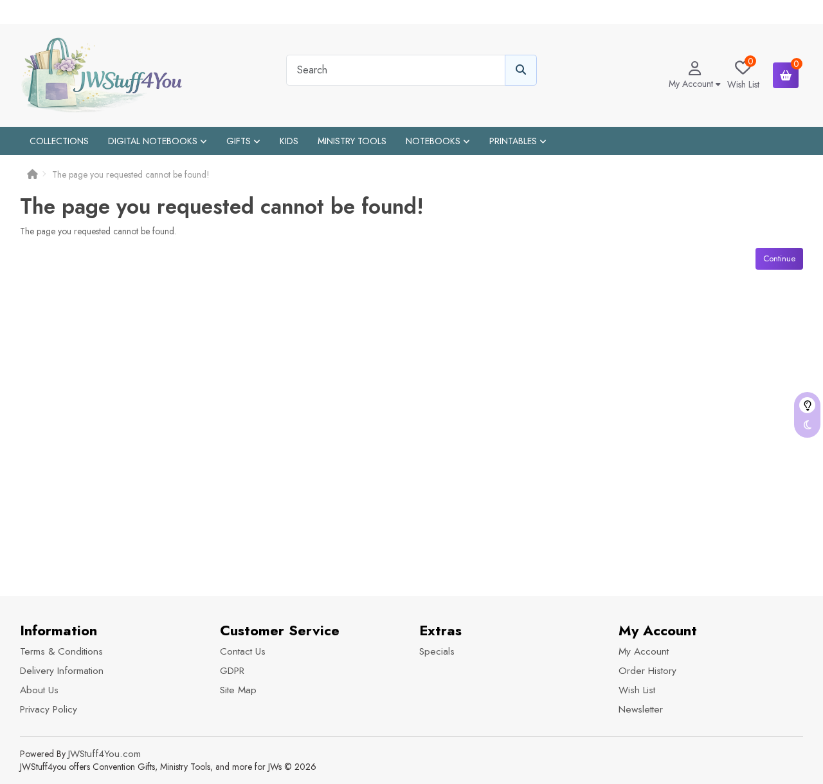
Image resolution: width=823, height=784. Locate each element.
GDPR (232, 671)
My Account (644, 651)
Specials (437, 651)
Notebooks (434, 141)
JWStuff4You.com (104, 754)
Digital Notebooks (154, 141)
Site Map (238, 690)
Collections (59, 141)
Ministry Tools (352, 141)
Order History (647, 671)
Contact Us (243, 651)
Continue (779, 258)
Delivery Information (62, 671)
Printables (514, 141)
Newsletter (641, 709)
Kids (289, 141)
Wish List (637, 690)
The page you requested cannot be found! (131, 174)
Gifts (239, 141)
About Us (39, 690)
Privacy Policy (48, 709)
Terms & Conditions (61, 651)
